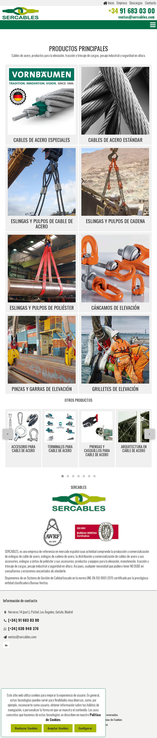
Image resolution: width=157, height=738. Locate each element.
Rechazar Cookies (26, 728)
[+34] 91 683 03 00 (23, 620)
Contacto (150, 2)
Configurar (85, 728)
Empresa (122, 2)
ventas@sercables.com (136, 17)
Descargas (136, 2)
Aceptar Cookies (58, 728)
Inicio (110, 2)
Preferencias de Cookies (109, 719)
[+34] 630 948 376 (23, 628)
